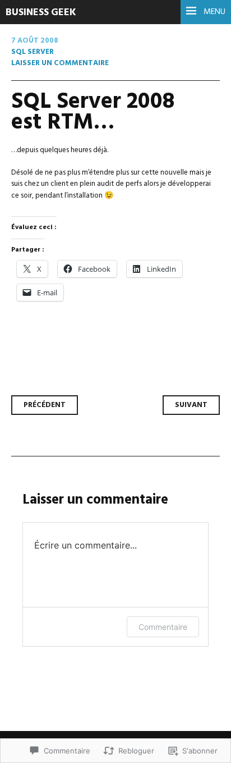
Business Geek (41, 12)
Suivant (191, 405)
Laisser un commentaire (60, 63)
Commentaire (162, 627)
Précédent (45, 405)
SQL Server (32, 52)
